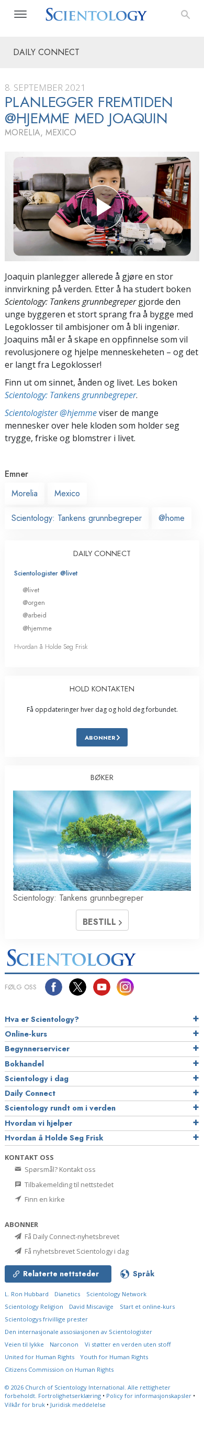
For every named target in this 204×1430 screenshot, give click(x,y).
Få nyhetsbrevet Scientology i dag (76, 1251)
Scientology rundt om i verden (60, 1108)
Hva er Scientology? (42, 1019)
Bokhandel (24, 1064)
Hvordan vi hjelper (38, 1123)
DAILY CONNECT (102, 553)
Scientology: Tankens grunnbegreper (70, 395)
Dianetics (67, 1294)
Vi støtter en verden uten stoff (128, 1344)
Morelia (25, 493)
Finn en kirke (44, 1199)
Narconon (64, 1344)
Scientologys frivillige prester (46, 1319)
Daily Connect (30, 1093)
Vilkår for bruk (25, 1404)
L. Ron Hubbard (27, 1294)
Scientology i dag (37, 1078)
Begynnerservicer (37, 1048)
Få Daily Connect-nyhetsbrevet (71, 1236)
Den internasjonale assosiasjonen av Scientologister (78, 1332)
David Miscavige (91, 1306)
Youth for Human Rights (114, 1357)
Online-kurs (26, 1034)
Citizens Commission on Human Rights (59, 1369)
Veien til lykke (24, 1344)
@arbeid (34, 615)
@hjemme (37, 628)
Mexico (67, 493)
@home (171, 518)
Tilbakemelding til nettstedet (68, 1184)
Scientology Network (116, 1294)
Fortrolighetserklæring (69, 1396)
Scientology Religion (34, 1306)
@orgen (33, 602)
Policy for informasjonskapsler (148, 1396)
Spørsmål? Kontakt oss (59, 1169)
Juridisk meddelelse (78, 1404)
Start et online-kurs (147, 1306)
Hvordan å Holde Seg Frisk (51, 647)
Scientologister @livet (45, 573)
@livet (30, 590)
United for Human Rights (39, 1357)
